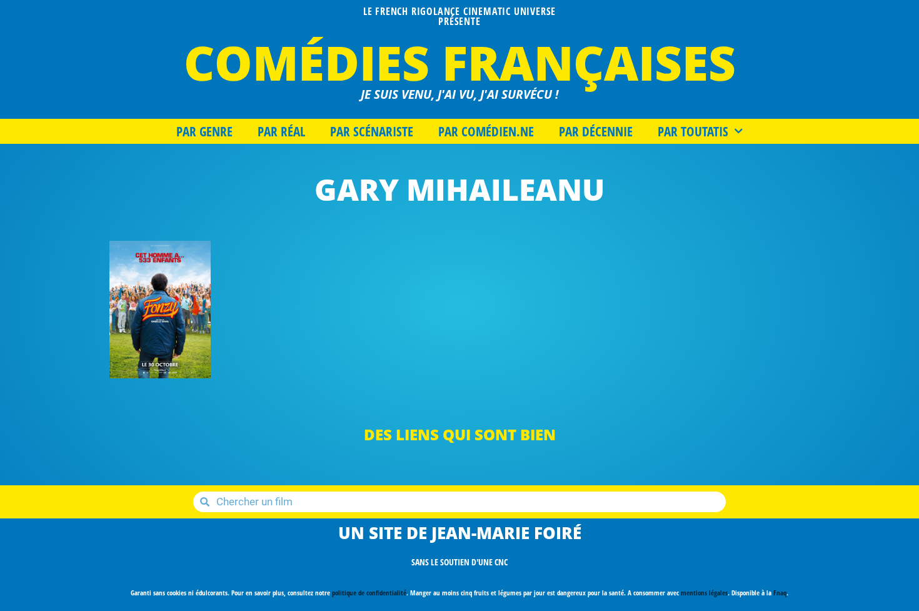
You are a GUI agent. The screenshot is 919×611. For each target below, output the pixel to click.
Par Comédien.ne (486, 131)
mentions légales (704, 592)
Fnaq (779, 592)
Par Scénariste (371, 131)
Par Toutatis (693, 131)
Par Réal (281, 131)
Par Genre (204, 131)
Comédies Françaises (460, 62)
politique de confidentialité (369, 592)
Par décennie (596, 131)
